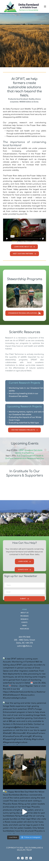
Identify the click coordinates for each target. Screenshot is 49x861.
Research (24, 619)
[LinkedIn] (26, 858)
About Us (24, 612)
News (24, 625)
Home (24, 609)
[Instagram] (22, 858)
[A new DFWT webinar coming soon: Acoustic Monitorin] (24, 678)
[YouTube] (30, 858)
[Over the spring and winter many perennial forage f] (24, 723)
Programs (24, 616)
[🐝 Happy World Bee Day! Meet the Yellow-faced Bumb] (24, 811)
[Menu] (45, 6)
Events (24, 622)
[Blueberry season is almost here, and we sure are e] (24, 767)
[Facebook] (18, 858)
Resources (24, 629)
